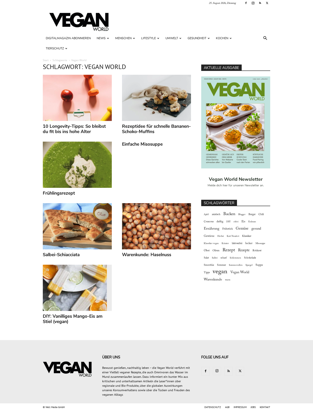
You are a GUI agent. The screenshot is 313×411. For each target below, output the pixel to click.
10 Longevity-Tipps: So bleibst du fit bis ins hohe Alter (74, 129)
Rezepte (244, 250)
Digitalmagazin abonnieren (68, 38)
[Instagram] (253, 3)
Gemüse (242, 229)
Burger (252, 214)
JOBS (253, 407)
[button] (265, 39)
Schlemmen (235, 258)
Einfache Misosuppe (142, 144)
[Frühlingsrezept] (77, 165)
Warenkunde (213, 279)
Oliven (216, 250)
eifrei (236, 222)
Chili (261, 214)
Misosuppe (260, 243)
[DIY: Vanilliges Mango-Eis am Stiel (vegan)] (77, 288)
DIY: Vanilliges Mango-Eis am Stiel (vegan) (72, 319)
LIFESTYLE (148, 38)
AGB (227, 407)
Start (46, 60)
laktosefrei (237, 243)
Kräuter (225, 243)
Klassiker (246, 236)
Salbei (215, 258)
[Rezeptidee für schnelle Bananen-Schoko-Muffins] (156, 98)
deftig (220, 221)
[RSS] (260, 3)
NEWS (101, 38)
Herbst (220, 236)
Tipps (207, 272)
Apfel (206, 214)
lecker (249, 243)
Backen (229, 214)
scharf (224, 258)
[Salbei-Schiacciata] (77, 226)
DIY (228, 222)
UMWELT (171, 38)
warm (227, 280)
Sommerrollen (236, 265)
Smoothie (209, 265)
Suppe (259, 265)
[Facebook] (246, 3)
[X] (267, 3)
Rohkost (257, 250)
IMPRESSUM (240, 407)
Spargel (249, 265)
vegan (220, 272)
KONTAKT (265, 407)
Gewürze (209, 236)
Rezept (229, 250)
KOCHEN (222, 38)
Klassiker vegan (211, 243)
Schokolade (250, 258)
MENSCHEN (123, 38)
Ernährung (211, 228)
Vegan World (239, 272)
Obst (207, 250)
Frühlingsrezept (59, 193)
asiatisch (216, 214)
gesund (256, 228)
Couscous (209, 221)
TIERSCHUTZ (55, 48)
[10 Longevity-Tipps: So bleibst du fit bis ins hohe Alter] (77, 98)
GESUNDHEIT (197, 38)
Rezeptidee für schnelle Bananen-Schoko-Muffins (156, 129)
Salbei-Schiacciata (61, 255)
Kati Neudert (233, 236)
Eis (243, 221)
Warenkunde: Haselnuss (146, 255)
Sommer (221, 265)
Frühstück (227, 229)
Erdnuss (252, 222)
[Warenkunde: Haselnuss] (156, 226)
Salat (206, 258)
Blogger (242, 214)
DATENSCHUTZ (212, 407)
